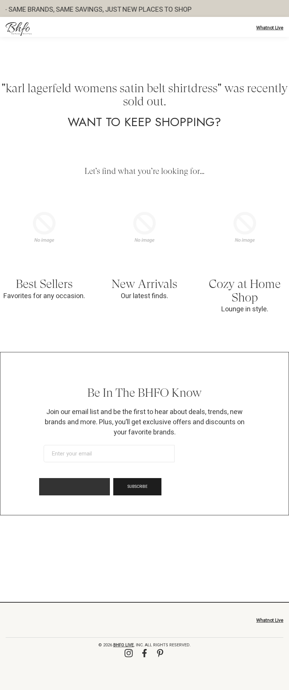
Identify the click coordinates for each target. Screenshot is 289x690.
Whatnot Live (269, 27)
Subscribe (138, 486)
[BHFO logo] (19, 29)
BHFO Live (123, 645)
